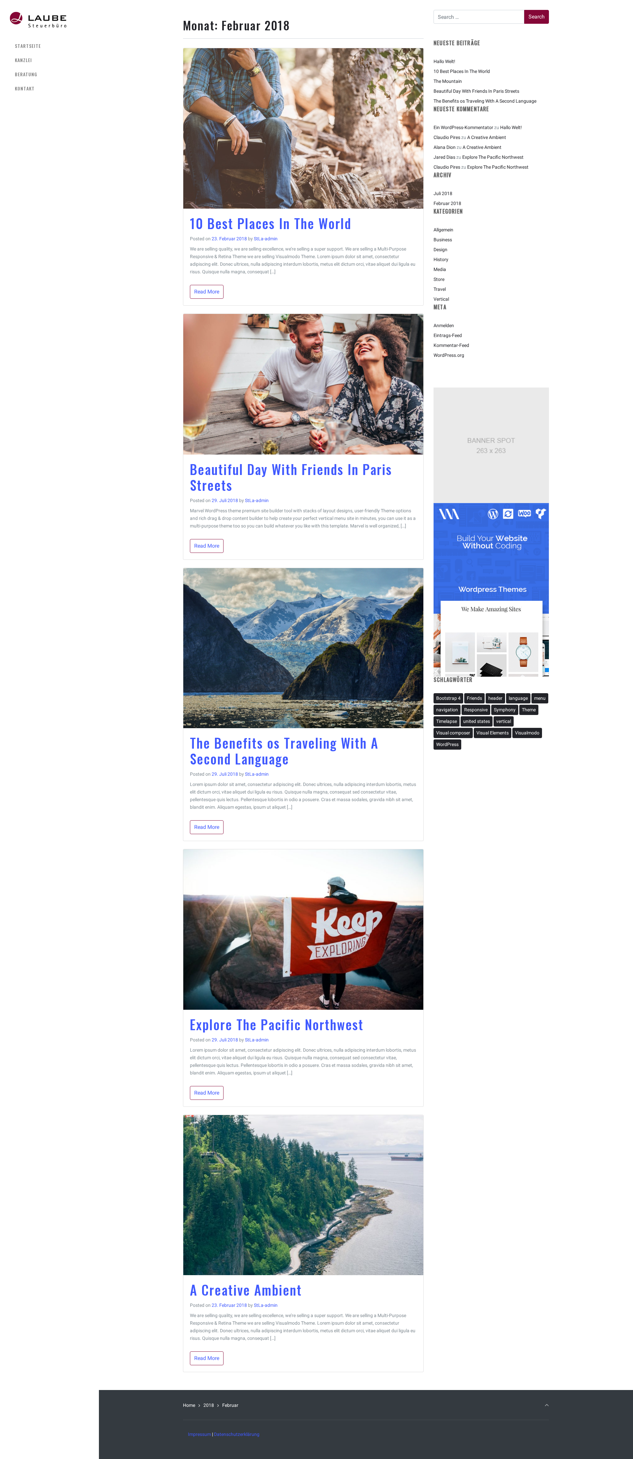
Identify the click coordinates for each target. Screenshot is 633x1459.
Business (443, 239)
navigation (447, 709)
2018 (208, 1405)
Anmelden (444, 325)
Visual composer (453, 732)
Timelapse (446, 721)
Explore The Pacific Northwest (277, 1024)
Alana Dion (445, 147)
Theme (529, 709)
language (518, 698)
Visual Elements (492, 732)
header (495, 698)
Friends (474, 698)
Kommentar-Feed (451, 345)
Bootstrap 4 (448, 698)
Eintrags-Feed (448, 335)
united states (476, 721)
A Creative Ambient (246, 1290)
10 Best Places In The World (270, 223)
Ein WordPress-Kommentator (463, 127)
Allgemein (443, 229)
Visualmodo (527, 732)
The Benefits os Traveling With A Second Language (284, 750)
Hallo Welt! (444, 61)
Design (440, 249)
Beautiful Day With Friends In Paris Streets (291, 477)
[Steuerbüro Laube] (38, 19)
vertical (503, 721)
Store (439, 279)
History (441, 259)
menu (540, 698)
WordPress (447, 744)
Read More (206, 291)
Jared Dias (444, 157)
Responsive (476, 709)
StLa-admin (266, 238)
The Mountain (448, 81)
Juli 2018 (443, 193)
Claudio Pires (447, 137)
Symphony (505, 709)
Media (440, 269)
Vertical (441, 299)
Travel (440, 289)
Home (189, 1405)
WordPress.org (449, 355)
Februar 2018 (447, 203)
